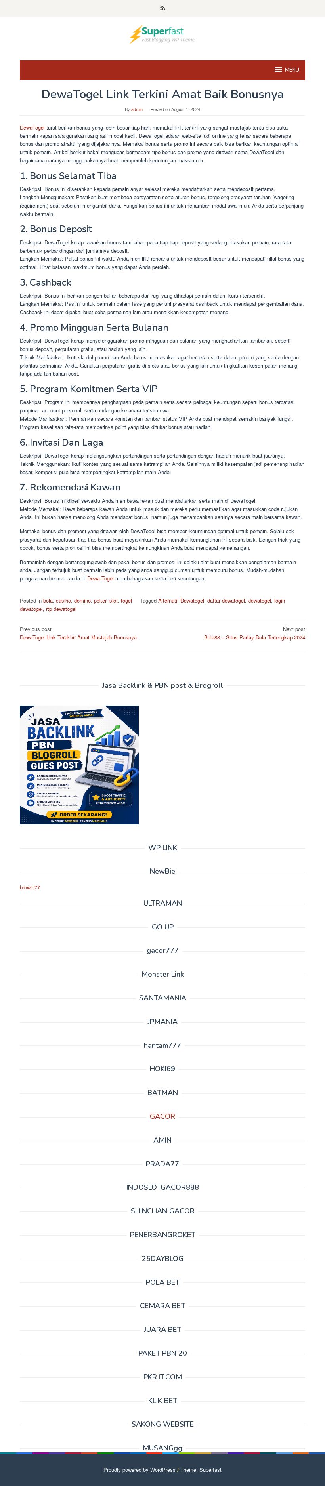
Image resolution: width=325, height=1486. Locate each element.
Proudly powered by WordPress (139, 1469)
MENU (292, 70)
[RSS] (163, 8)
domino (82, 600)
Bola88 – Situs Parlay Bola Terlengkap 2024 (254, 633)
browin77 (30, 887)
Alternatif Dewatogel (181, 600)
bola (48, 600)
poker (100, 600)
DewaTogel (32, 127)
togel (126, 600)
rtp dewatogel (61, 608)
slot (113, 600)
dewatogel (259, 600)
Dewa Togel (100, 578)
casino (63, 600)
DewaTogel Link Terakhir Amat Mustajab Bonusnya (78, 633)
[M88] (162, 33)
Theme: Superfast (201, 1469)
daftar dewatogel (226, 600)
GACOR (162, 1116)
